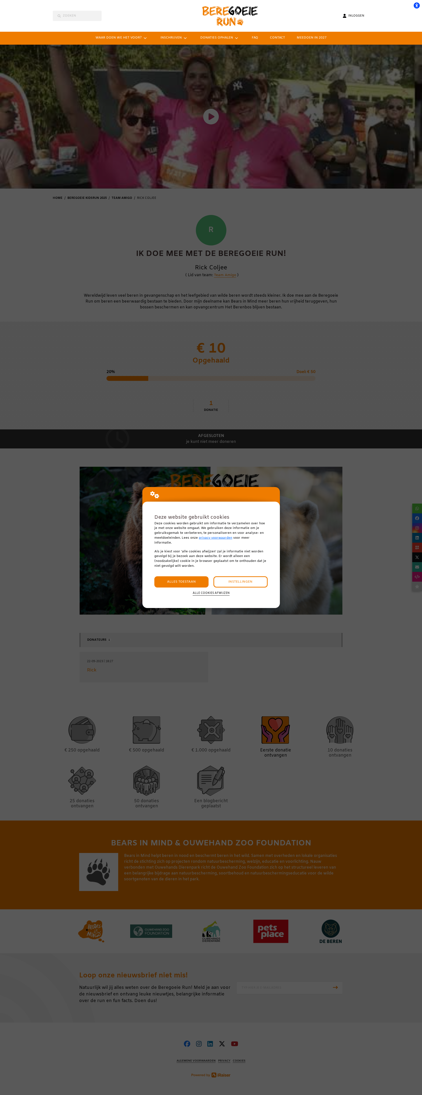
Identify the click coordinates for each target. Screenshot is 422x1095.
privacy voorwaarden (215, 538)
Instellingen (240, 582)
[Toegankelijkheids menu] (417, 5)
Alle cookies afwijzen (211, 593)
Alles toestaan (181, 582)
